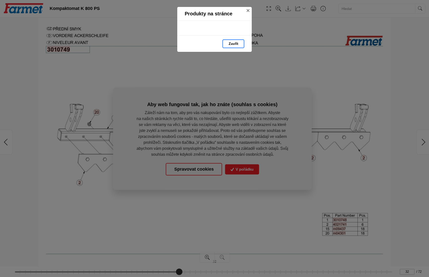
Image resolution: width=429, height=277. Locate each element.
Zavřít (233, 44)
